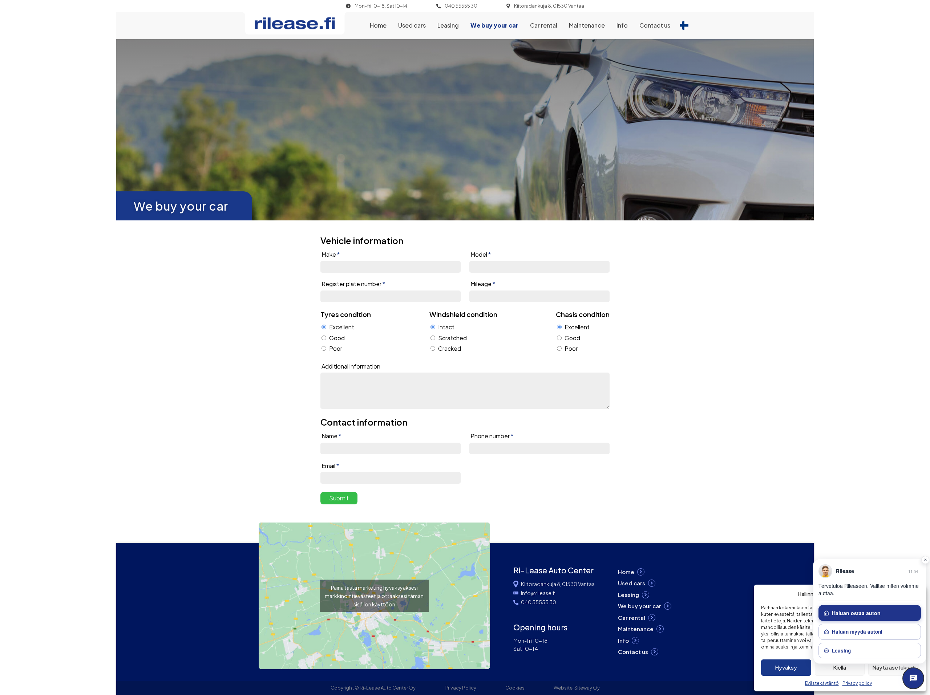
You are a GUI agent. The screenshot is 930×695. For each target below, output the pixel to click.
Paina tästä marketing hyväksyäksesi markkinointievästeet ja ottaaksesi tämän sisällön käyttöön (374, 595)
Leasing (448, 25)
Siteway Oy (587, 688)
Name (331, 436)
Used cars (412, 25)
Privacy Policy (460, 688)
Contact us (654, 25)
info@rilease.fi (538, 593)
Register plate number (353, 284)
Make (331, 254)
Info (622, 25)
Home (378, 25)
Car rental (543, 25)
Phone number (491, 436)
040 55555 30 (461, 6)
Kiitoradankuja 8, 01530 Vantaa (549, 6)
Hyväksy (786, 667)
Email (330, 466)
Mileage (482, 284)
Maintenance (587, 25)
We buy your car (494, 25)
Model (480, 254)
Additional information (351, 366)
